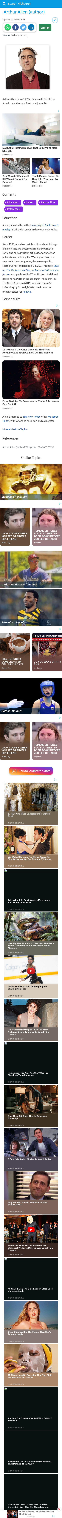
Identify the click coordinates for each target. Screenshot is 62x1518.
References (13, 209)
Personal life (48, 202)
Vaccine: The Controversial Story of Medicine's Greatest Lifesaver (30, 270)
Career (29, 202)
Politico (27, 291)
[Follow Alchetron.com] (31, 776)
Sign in (45, 27)
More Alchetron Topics (14, 429)
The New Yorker (31, 416)
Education (12, 202)
